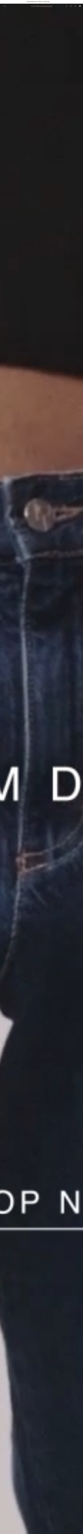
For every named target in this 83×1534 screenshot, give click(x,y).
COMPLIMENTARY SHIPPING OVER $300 (42, 1)
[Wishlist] (75, 6)
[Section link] (41, 769)
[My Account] (71, 6)
